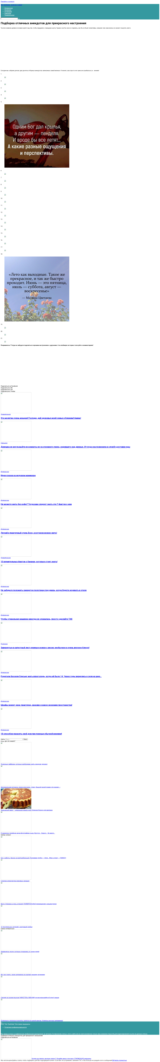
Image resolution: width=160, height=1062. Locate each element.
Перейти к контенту (7, 2)
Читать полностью (120, 1060)
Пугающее (8, 12)
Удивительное (9, 15)
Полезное (7, 10)
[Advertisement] (80, 48)
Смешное (7, 13)
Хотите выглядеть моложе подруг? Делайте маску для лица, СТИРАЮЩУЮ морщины (61, 1058)
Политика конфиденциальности (15, 1027)
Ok (113, 1060)
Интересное (8, 8)
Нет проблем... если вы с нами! (11, 5)
